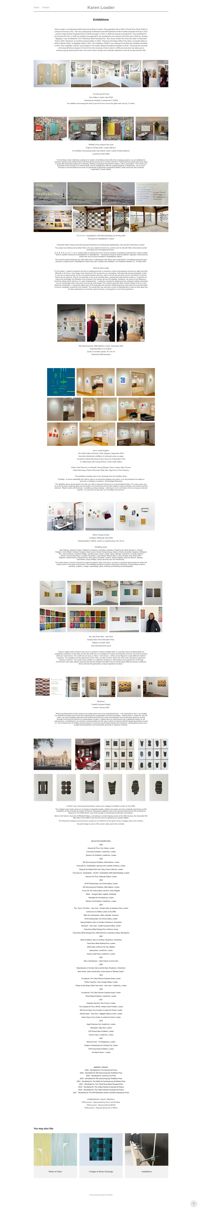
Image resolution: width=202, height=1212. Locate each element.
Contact (45, 7)
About (36, 7)
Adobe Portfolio (106, 1195)
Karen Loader (101, 7)
